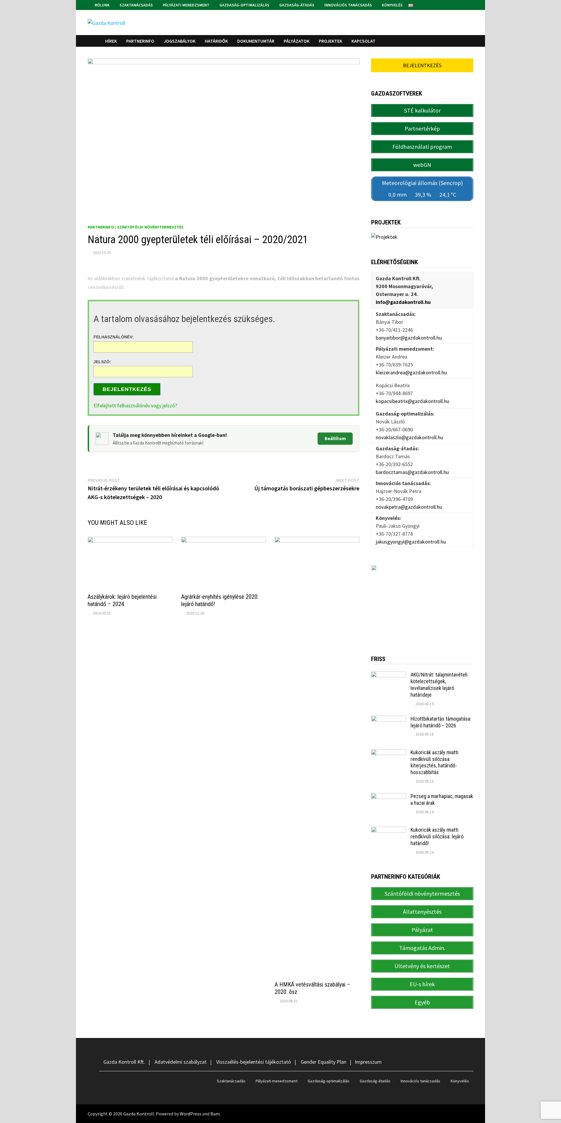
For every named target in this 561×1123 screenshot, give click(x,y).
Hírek (111, 41)
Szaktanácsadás (136, 5)
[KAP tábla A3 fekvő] (422, 601)
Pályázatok (296, 41)
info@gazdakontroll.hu (403, 302)
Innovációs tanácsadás (347, 5)
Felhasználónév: (114, 337)
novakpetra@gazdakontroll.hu (409, 506)
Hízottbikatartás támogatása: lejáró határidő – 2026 (441, 722)
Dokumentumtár (255, 41)
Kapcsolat (363, 41)
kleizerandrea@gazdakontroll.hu (411, 372)
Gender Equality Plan (323, 1061)
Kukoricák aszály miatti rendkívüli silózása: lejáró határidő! (437, 836)
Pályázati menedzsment (185, 5)
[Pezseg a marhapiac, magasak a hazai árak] (388, 797)
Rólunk (102, 5)
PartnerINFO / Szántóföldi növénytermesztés (135, 227)
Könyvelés (392, 5)
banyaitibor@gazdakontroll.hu (409, 337)
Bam (215, 1114)
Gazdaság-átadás (296, 5)
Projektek (330, 41)
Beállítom (335, 438)
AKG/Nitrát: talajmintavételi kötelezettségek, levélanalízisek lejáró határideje (439, 685)
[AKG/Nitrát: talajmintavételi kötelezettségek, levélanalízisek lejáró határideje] (388, 675)
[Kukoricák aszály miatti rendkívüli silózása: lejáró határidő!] (388, 830)
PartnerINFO (140, 41)
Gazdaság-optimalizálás (244, 5)
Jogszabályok (179, 41)
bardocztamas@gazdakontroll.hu (412, 472)
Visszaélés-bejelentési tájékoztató (253, 1061)
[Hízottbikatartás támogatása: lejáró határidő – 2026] (388, 719)
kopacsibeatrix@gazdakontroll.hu (412, 401)
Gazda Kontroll (138, 1114)
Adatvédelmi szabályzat (181, 1061)
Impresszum (368, 1061)
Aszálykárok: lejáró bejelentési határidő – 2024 (122, 600)
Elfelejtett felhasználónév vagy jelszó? (135, 405)
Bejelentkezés (127, 389)
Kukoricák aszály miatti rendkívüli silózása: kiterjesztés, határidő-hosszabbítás (434, 762)
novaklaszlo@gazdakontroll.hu (409, 437)
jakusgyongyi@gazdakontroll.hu (411, 541)
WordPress (190, 1114)
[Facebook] (463, 4)
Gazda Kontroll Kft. (124, 1061)
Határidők (216, 41)
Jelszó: (102, 361)
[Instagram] (470, 4)
